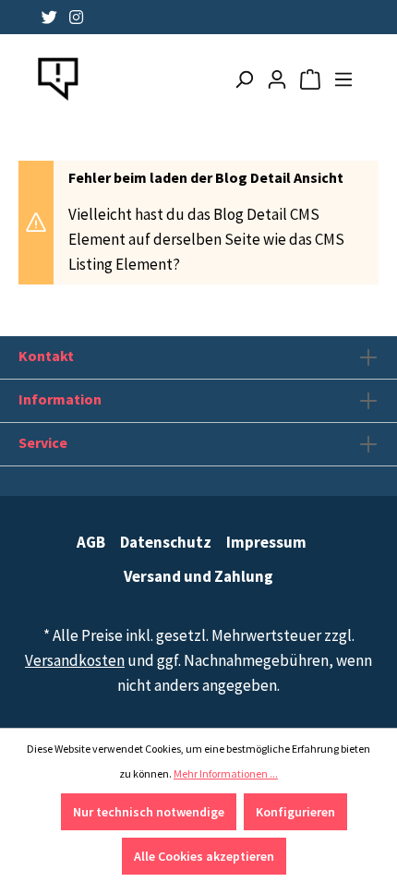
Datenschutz (165, 542)
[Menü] (343, 79)
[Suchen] (243, 79)
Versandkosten (75, 660)
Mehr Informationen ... (226, 773)
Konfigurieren (295, 811)
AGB (91, 542)
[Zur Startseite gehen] (58, 79)
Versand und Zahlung (198, 576)
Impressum (266, 542)
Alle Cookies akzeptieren (204, 856)
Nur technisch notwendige (148, 811)
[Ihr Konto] (277, 79)
